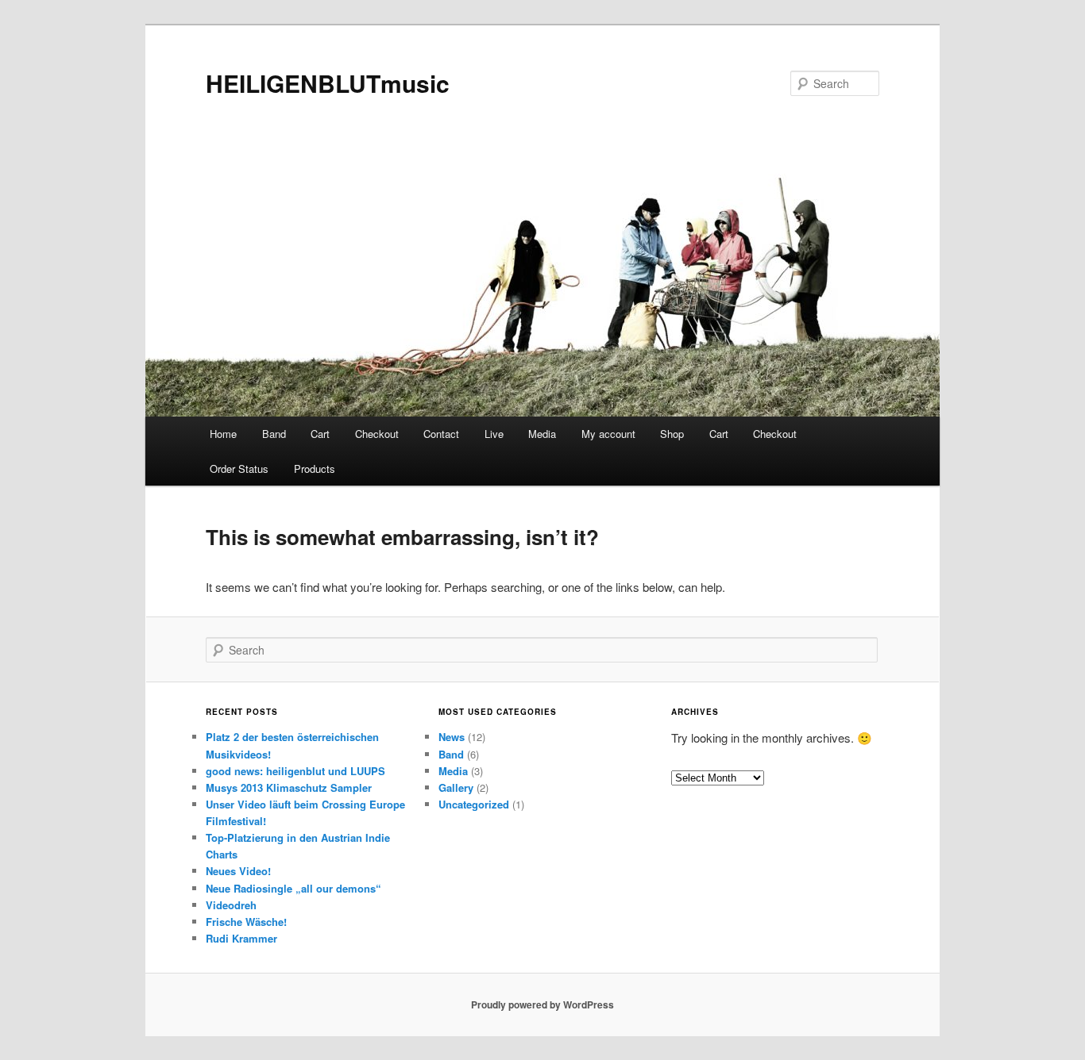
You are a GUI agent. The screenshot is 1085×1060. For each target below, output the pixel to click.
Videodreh (231, 904)
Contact (441, 433)
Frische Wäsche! (246, 921)
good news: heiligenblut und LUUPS (295, 770)
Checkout (377, 433)
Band (274, 433)
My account (608, 433)
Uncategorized (473, 804)
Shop (672, 433)
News (451, 736)
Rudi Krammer (241, 938)
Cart (320, 433)
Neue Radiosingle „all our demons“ (293, 888)
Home (223, 433)
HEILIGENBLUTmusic (328, 83)
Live (494, 433)
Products (314, 468)
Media (542, 433)
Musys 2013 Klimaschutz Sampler (289, 787)
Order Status (239, 468)
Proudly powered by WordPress (542, 1004)
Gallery (455, 787)
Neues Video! (238, 870)
